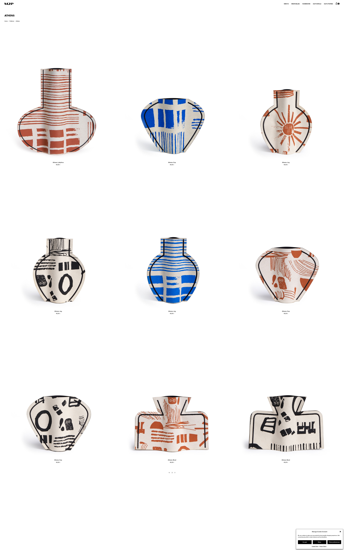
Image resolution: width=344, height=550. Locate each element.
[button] (340, 532)
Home (6, 21)
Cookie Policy (315, 546)
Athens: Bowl (172, 460)
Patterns (11, 21)
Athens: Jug (286, 162)
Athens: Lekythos (58, 162)
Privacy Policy (322, 546)
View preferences (334, 542)
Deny (319, 542)
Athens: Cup (172, 162)
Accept (305, 542)
